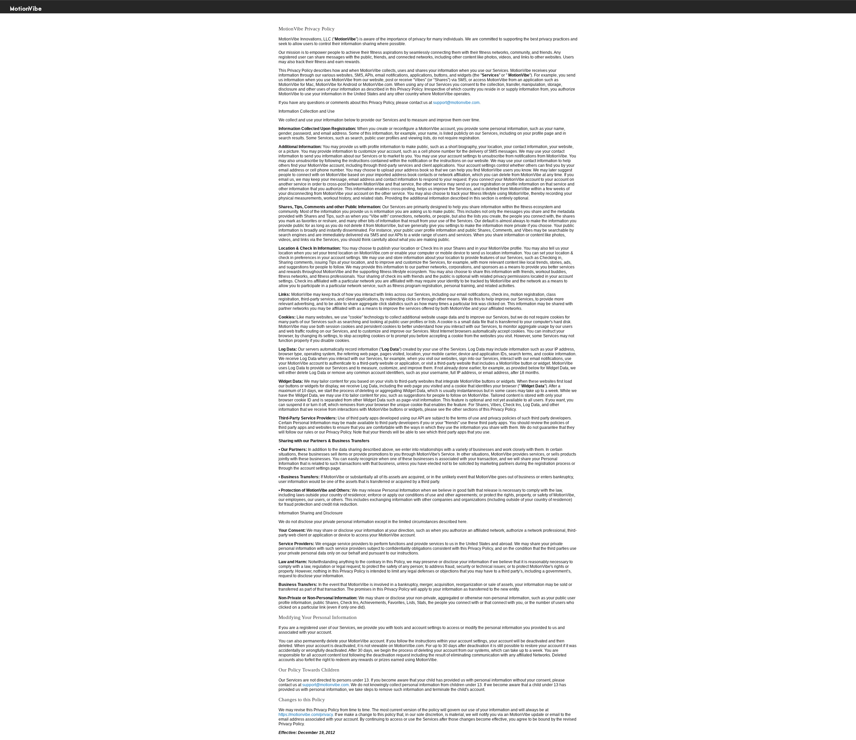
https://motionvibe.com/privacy (306, 714)
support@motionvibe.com (456, 102)
